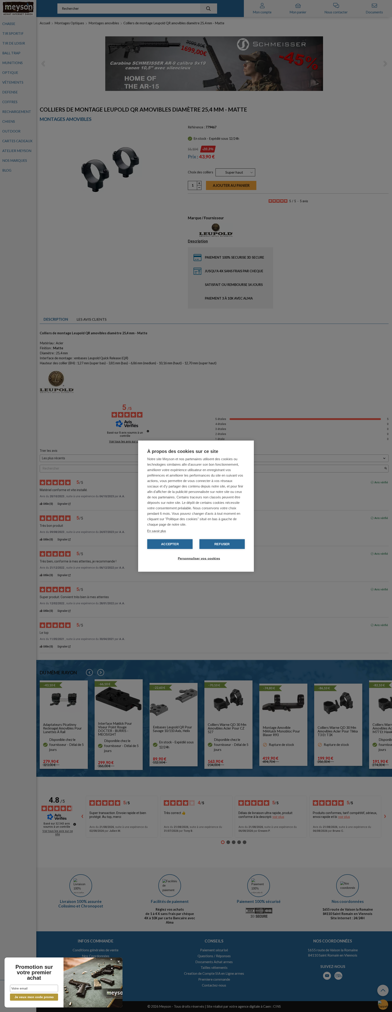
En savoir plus (156, 530)
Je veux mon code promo (34, 997)
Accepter (170, 544)
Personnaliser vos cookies (198, 558)
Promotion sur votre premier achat (34, 972)
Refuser (222, 544)
